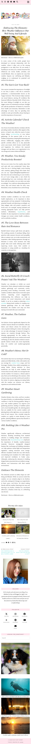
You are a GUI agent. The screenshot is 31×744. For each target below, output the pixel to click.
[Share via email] (6, 542)
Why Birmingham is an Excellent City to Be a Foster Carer (8, 551)
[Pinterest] (8, 2)
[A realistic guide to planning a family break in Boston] (8, 529)
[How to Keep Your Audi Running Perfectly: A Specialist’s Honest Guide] (23, 513)
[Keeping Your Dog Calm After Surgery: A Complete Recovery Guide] (8, 513)
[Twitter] (2, 2)
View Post (15, 659)
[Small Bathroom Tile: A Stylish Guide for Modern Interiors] (15, 706)
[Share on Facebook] (9, 542)
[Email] (14, 2)
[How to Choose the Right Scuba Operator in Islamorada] (15, 686)
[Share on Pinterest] (13, 542)
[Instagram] (5, 2)
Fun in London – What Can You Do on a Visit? (23, 551)
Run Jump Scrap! (17, 739)
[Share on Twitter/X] (11, 542)
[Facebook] (11, 2)
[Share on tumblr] (15, 542)
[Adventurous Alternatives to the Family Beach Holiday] (23, 529)
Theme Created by (15, 742)
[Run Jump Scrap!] (15, 15)
